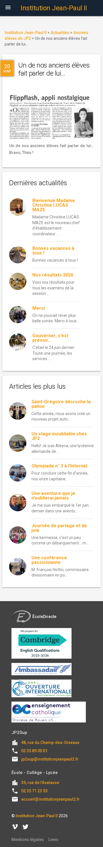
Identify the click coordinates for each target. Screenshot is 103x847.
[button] (8, 8)
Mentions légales (27, 839)
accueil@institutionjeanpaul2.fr (50, 799)
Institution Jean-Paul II (37, 816)
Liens (53, 839)
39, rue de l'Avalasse (40, 782)
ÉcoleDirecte (44, 616)
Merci (38, 308)
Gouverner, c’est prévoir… (50, 338)
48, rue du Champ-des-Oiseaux (50, 742)
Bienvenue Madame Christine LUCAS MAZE (53, 205)
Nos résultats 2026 (52, 275)
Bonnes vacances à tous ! (53, 251)
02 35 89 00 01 (34, 751)
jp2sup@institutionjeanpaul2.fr (50, 759)
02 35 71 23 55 (34, 791)
